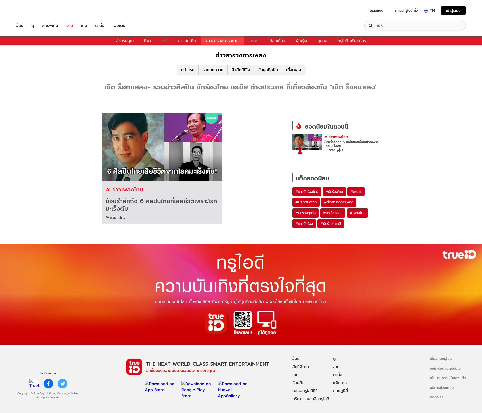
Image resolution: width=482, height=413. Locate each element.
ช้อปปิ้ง (298, 383)
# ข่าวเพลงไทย (124, 189)
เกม (84, 26)
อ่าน (69, 26)
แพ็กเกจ (340, 383)
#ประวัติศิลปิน (332, 213)
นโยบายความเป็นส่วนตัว (448, 378)
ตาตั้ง (99, 26)
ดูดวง (322, 41)
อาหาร (254, 41)
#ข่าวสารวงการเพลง (338, 202)
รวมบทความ (213, 70)
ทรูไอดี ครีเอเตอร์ (352, 41)
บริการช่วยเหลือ (442, 387)
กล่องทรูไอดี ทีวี (406, 10)
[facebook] (48, 384)
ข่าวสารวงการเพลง (222, 41)
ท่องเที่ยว (277, 41)
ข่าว (164, 41)
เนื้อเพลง (293, 70)
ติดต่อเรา (436, 397)
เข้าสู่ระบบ (453, 10)
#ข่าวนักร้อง (304, 223)
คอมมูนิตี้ (340, 391)
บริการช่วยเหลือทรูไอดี (310, 399)
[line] (34, 384)
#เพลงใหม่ (357, 213)
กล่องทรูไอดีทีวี (305, 391)
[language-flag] (426, 11)
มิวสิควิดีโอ (241, 70)
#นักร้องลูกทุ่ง (305, 213)
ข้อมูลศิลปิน (268, 70)
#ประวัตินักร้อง (306, 202)
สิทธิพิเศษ (50, 26)
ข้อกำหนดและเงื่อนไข (445, 368)
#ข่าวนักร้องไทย (306, 191)
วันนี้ (19, 26)
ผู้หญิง (301, 41)
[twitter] (62, 384)
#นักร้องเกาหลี (330, 223)
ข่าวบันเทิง (187, 41)
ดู (32, 26)
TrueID (31, 10)
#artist (356, 191)
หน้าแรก (187, 70)
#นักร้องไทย (334, 191)
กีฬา (147, 41)
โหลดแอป (376, 10)
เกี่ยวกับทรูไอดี (441, 359)
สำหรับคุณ (125, 41)
